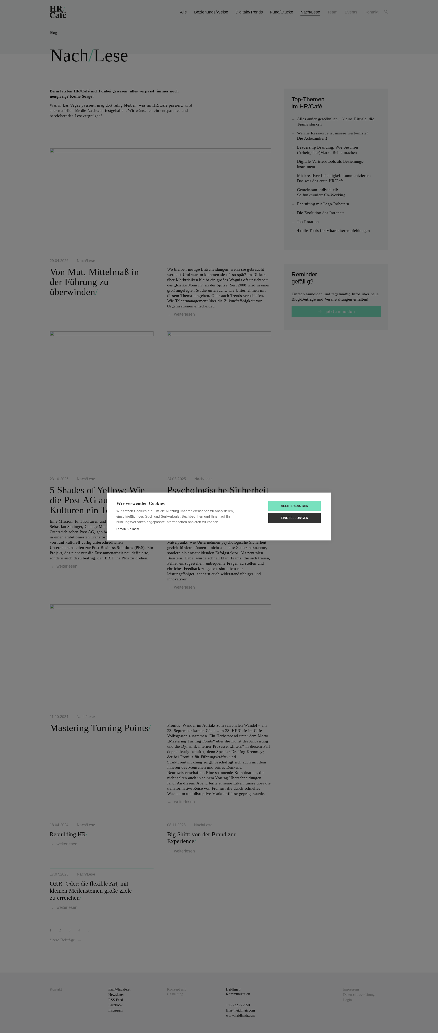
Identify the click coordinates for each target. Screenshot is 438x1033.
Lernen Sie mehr (127, 529)
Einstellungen (294, 518)
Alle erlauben (294, 506)
